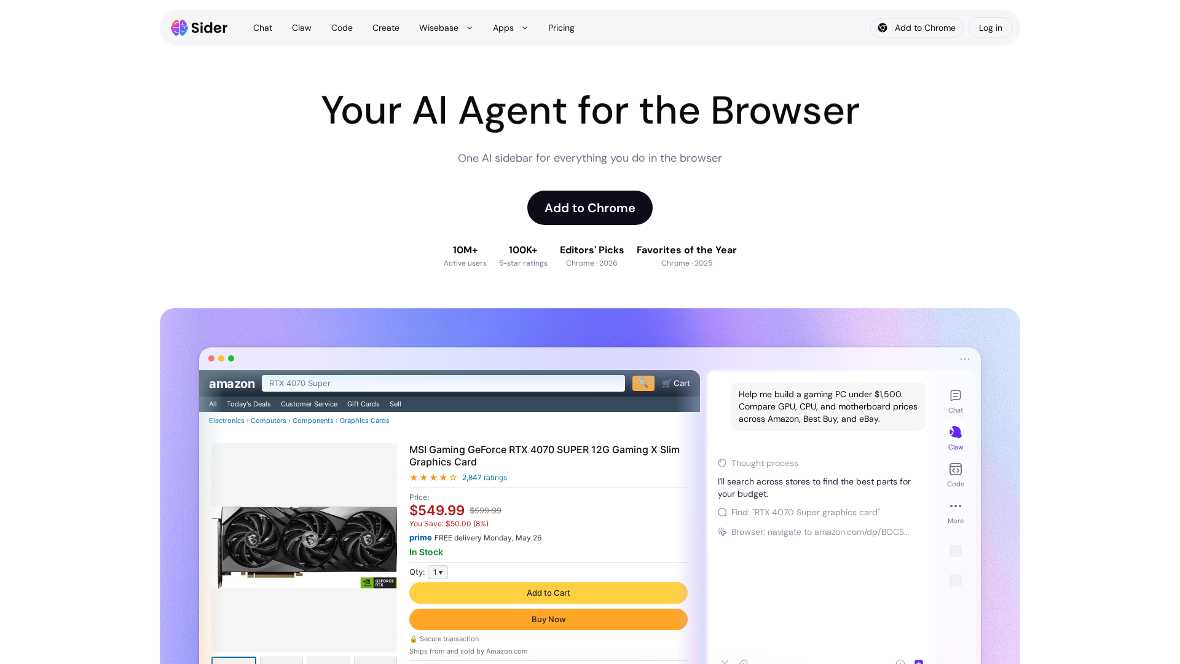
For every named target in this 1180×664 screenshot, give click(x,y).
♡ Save (549, 617)
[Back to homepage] (199, 27)
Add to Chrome (590, 208)
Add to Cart (549, 587)
